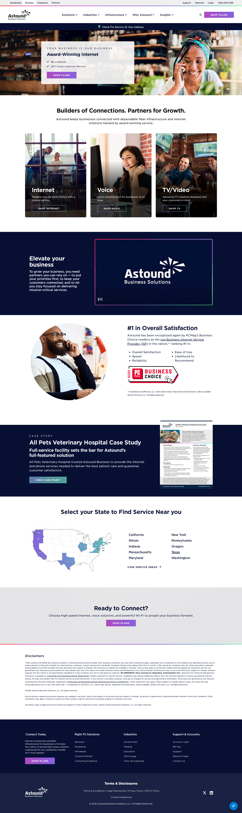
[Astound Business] (19, 15)
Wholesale (80, 751)
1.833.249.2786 (225, 3)
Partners (56, 3)
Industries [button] (90, 14)
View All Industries (134, 761)
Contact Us (179, 761)
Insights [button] (165, 14)
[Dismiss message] (235, 800)
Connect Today (36, 734)
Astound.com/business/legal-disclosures (68, 676)
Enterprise (43, 3)
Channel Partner (83, 756)
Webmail (199, 3)
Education (129, 751)
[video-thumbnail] (154, 272)
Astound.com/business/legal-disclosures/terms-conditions (98, 681)
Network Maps (181, 756)
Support (187, 3)
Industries (130, 734)
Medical (128, 746)
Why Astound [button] (142, 14)
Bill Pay (177, 746)
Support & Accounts (186, 734)
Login (211, 3)
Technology (130, 756)
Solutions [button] (68, 14)
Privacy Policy (135, 790)
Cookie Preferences (121, 797)
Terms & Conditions (94, 790)
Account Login (181, 741)
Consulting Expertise (86, 761)
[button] (200, 15)
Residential (15, 3)
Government (130, 741)
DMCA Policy (152, 790)
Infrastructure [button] (114, 14)
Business (29, 3)
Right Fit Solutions (87, 734)
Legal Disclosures (116, 790)
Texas (175, 552)
